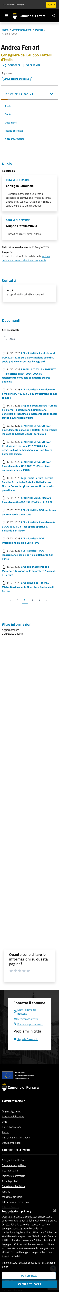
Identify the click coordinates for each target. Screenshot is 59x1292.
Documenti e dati (11, 1143)
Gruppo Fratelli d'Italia (21, 225)
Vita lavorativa (10, 1170)
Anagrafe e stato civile (14, 1160)
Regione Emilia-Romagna (13, 4)
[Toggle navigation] (7, 15)
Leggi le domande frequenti (27, 1012)
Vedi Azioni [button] (33, 65)
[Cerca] (54, 16)
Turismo (6, 1192)
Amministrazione (21, 30)
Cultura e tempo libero (14, 1165)
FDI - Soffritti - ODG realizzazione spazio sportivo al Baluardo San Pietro (27, 555)
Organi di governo (11, 1111)
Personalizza (29, 1276)
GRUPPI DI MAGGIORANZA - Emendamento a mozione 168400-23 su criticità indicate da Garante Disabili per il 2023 (29, 430)
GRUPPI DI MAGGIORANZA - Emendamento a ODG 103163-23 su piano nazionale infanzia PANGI (27, 466)
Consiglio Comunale (20, 185)
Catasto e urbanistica (13, 1186)
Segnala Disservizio (27, 1039)
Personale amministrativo (16, 1137)
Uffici (4, 1122)
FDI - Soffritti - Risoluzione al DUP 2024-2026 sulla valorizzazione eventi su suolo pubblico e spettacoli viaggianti (28, 357)
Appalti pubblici (10, 1181)
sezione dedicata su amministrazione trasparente (26, 258)
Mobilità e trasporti (12, 1197)
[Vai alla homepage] (16, 15)
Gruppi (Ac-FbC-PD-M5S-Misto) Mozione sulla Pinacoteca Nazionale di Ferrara (28, 587)
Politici (39, 30)
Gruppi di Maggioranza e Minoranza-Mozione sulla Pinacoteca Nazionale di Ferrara (29, 571)
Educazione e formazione (15, 1202)
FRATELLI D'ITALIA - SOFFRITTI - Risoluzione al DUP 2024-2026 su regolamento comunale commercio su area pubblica (29, 375)
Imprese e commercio (13, 1176)
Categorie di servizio (16, 1150)
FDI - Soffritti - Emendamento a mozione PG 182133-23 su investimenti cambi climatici (29, 393)
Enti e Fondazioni (11, 1127)
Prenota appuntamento (30, 1024)
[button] (29, 94)
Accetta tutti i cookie (29, 1284)
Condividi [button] (13, 65)
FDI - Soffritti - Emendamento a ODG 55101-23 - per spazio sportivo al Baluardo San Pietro (29, 526)
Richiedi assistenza (27, 1019)
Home (5, 30)
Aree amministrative (13, 1116)
